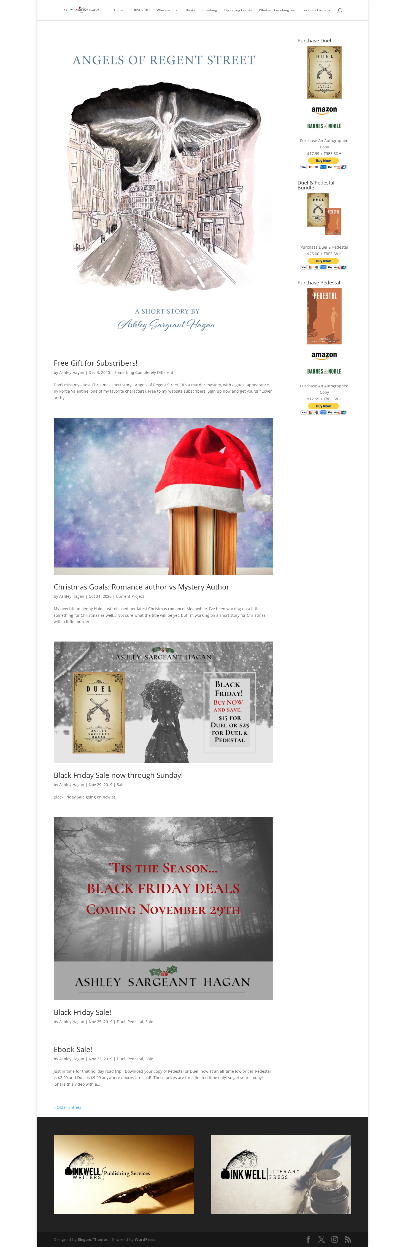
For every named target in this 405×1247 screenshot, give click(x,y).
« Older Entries (67, 1107)
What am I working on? (277, 10)
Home (118, 10)
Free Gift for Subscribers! (95, 363)
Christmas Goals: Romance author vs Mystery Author (141, 587)
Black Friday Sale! (82, 1012)
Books (190, 10)
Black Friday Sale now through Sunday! (118, 775)
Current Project (130, 596)
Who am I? (165, 10)
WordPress (145, 1239)
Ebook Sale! (73, 1049)
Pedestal (135, 1021)
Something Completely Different (143, 372)
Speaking (209, 10)
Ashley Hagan (71, 372)
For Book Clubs (314, 10)
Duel (121, 1021)
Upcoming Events (238, 10)
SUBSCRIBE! (140, 10)
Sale (121, 784)
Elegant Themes (93, 1239)
